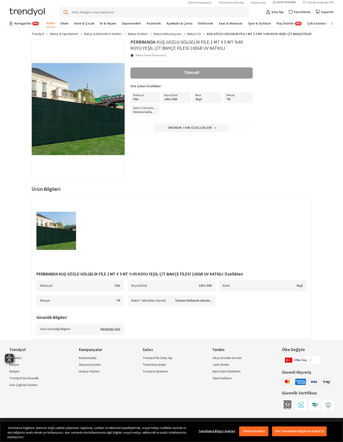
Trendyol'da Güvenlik (24, 378)
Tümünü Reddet (254, 431)
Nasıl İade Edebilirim (227, 371)
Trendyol (38, 34)
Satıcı (148, 350)
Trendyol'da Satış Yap (231, 3)
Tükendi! (192, 73)
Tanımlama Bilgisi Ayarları (216, 431)
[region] (171, 431)
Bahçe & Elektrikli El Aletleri (103, 34)
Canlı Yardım (221, 364)
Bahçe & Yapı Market (64, 34)
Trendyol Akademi (155, 371)
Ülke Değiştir (293, 350)
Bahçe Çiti (194, 34)
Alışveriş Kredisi (90, 364)
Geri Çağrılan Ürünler (23, 385)
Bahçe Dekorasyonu (167, 34)
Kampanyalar (88, 358)
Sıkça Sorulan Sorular (227, 358)
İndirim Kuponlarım (200, 3)
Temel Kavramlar (154, 364)
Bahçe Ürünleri (138, 34)
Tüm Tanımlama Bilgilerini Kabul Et (299, 431)
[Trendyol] (27, 12)
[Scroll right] (329, 23)
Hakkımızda (258, 3)
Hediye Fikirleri (89, 371)
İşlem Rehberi (222, 378)
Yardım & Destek (286, 2)
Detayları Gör (110, 329)
